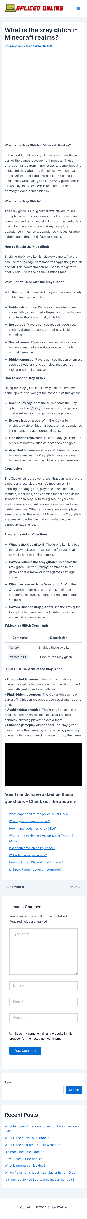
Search (9, 1082)
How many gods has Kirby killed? (33, 828)
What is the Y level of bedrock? (27, 1138)
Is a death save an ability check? (32, 848)
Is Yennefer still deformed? (24, 1159)
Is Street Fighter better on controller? (35, 870)
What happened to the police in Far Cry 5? (39, 814)
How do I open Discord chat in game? (36, 862)
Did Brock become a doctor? (25, 1152)
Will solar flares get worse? (28, 855)
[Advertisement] (43, 94)
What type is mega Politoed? (29, 821)
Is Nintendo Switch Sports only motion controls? (39, 1180)
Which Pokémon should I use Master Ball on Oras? (41, 1173)
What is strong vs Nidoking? (25, 1166)
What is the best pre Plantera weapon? (32, 1145)
